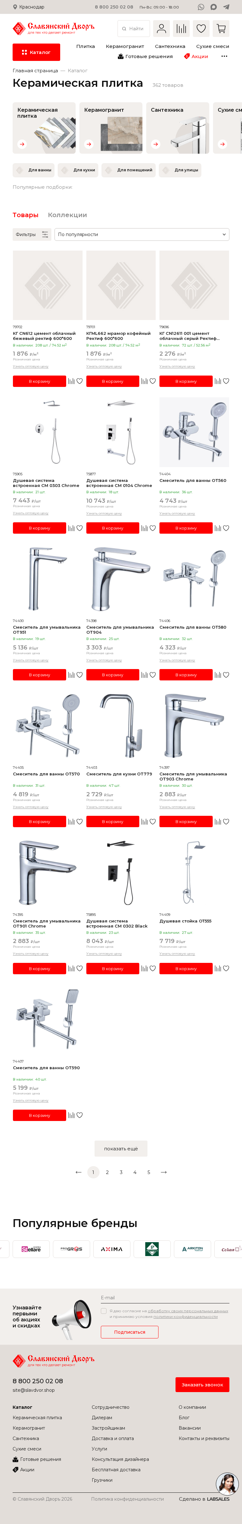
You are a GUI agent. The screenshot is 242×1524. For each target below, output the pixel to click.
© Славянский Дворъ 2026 (42, 1499)
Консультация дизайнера (120, 1459)
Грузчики (102, 1480)
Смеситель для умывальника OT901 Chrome (47, 923)
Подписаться (129, 1332)
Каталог (22, 1407)
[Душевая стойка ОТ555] (194, 873)
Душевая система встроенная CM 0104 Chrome (119, 483)
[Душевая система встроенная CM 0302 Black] (121, 873)
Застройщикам (108, 1428)
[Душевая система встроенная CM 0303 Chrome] (48, 432)
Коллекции (67, 215)
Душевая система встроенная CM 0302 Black (116, 923)
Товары (25, 215)
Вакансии (190, 1428)
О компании (192, 1407)
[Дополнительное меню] (224, 56)
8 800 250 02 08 (38, 1381)
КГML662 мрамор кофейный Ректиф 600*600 (118, 336)
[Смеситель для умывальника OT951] (48, 579)
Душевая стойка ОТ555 (185, 920)
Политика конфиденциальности (127, 1499)
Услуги (99, 1449)
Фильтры (26, 234)
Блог (184, 1417)
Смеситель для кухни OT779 (119, 773)
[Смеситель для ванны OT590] (48, 1019)
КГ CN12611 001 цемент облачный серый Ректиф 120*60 (187, 336)
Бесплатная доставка (116, 1470)
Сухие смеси (27, 1449)
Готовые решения (40, 1459)
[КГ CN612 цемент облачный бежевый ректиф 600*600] (48, 285)
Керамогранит (29, 1428)
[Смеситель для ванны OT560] (194, 432)
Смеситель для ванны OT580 (192, 627)
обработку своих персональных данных (188, 1310)
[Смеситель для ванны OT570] (48, 726)
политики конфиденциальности (185, 1316)
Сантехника (26, 1438)
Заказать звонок (202, 1385)
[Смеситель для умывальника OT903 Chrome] (194, 726)
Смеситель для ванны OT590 (46, 1067)
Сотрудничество (111, 1407)
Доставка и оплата (113, 1438)
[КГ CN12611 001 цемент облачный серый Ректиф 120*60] (194, 285)
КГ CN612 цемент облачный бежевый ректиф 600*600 (44, 336)
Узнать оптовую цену (31, 366)
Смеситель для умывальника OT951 (47, 630)
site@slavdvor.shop (34, 1390)
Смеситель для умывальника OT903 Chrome (193, 776)
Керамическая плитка (37, 1417)
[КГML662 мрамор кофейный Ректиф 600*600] (121, 285)
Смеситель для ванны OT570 (46, 773)
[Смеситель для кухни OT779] (121, 726)
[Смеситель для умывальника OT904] (121, 579)
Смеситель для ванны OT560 (192, 480)
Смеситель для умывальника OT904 (120, 630)
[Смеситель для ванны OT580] (194, 579)
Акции (27, 1470)
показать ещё (121, 1149)
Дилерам (102, 1417)
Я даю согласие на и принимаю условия (169, 1313)
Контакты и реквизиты (204, 1438)
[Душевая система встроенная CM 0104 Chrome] (121, 432)
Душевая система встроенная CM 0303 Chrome (46, 483)
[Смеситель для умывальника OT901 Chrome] (48, 873)
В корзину (39, 381)
